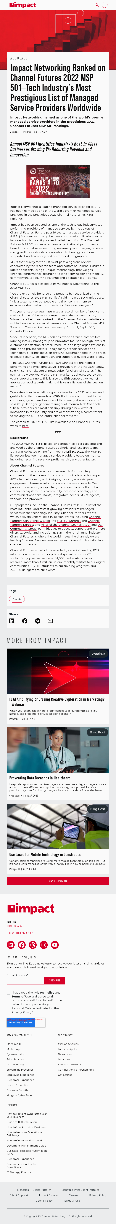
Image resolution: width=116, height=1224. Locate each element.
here (25, 426)
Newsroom (65, 1054)
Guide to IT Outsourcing (22, 1122)
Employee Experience (20, 1074)
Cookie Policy (44, 1200)
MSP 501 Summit (69, 520)
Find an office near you (19, 933)
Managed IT (14, 1044)
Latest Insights (67, 1049)
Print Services (15, 1059)
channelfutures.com (24, 544)
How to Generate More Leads (25, 1140)
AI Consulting (15, 1064)
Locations (64, 1059)
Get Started (65, 1074)
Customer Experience (20, 1080)
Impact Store (47, 1195)
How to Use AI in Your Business (26, 1127)
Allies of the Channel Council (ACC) (66, 524)
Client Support (19, 1195)
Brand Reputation (18, 1085)
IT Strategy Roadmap (20, 1172)
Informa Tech (57, 550)
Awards (17, 599)
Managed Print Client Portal (78, 1189)
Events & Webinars (70, 1064)
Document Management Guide (26, 1145)
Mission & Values (68, 1044)
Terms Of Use (72, 1200)
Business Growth (17, 1090)
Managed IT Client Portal (32, 1189)
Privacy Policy (97, 1195)
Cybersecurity (15, 1054)
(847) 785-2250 (14, 926)
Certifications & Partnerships (76, 1069)
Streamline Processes (20, 1069)
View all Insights (58, 881)
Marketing (13, 1049)
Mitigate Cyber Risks (19, 1095)
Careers (73, 1195)
